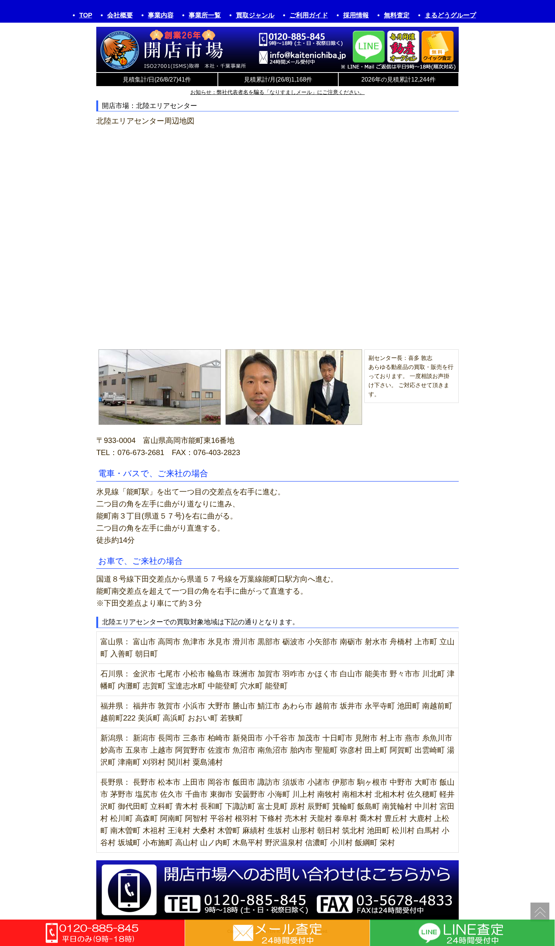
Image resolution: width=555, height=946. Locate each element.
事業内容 (161, 15)
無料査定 (397, 15)
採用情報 (356, 15)
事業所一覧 (205, 15)
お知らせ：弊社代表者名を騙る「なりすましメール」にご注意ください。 (277, 92)
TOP (85, 15)
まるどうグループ (450, 15)
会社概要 (120, 15)
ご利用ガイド (309, 15)
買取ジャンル (255, 15)
